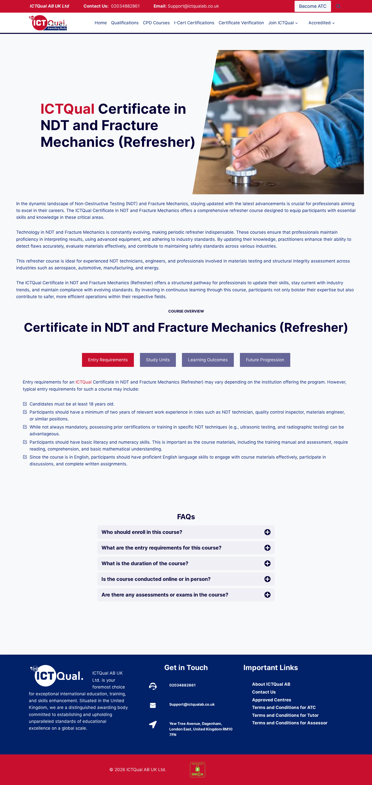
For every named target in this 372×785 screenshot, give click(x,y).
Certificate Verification (241, 22)
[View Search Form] (338, 6)
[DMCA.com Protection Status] (226, 769)
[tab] (108, 360)
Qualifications (125, 22)
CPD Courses (156, 22)
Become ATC (312, 6)
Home (101, 22)
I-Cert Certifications (194, 22)
